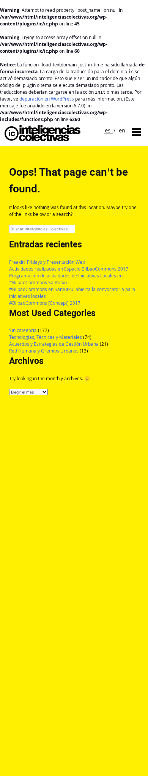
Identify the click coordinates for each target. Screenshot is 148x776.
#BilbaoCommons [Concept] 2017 (44, 303)
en (122, 130)
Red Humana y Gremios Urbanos (44, 351)
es (107, 130)
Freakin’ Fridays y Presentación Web (47, 262)
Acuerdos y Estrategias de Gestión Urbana (54, 344)
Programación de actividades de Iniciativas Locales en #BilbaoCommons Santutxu (66, 279)
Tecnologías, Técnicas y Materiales (45, 337)
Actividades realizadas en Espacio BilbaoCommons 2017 (68, 269)
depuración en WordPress (46, 99)
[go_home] (42, 139)
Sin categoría (23, 330)
